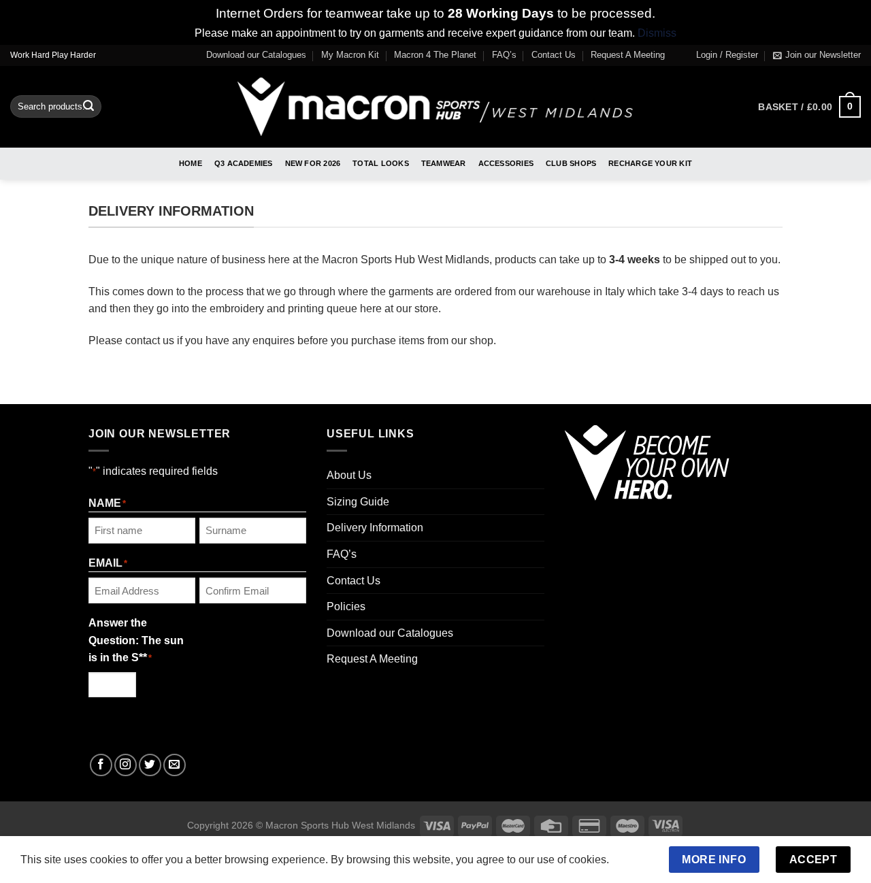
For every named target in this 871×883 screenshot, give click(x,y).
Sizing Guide (358, 501)
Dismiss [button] (657, 33)
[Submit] (88, 106)
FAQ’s (504, 55)
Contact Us (553, 55)
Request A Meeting (628, 55)
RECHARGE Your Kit (650, 163)
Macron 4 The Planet (435, 55)
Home (190, 163)
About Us (349, 475)
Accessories (505, 163)
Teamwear (443, 163)
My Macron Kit (350, 55)
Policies (346, 606)
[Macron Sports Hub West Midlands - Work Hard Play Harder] (435, 107)
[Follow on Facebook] (101, 765)
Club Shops (571, 163)
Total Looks (380, 163)
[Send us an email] (174, 765)
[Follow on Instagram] (125, 765)
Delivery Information (375, 527)
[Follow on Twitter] (150, 765)
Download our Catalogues (256, 55)
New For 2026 (313, 163)
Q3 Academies (243, 163)
